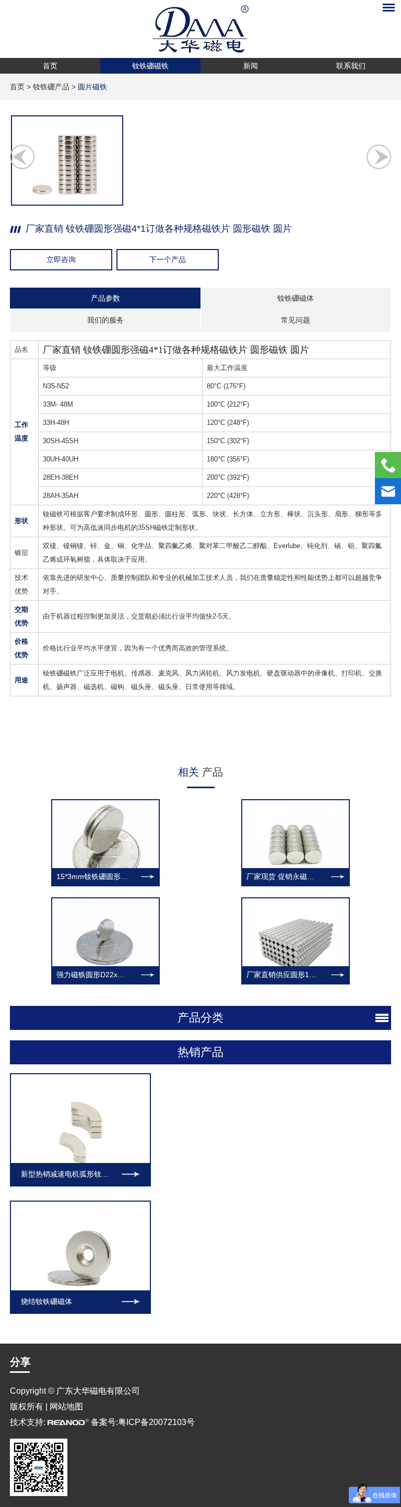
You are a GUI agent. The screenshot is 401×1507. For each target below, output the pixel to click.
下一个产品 (167, 259)
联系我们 (350, 66)
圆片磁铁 (92, 86)
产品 (200, 772)
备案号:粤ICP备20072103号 (143, 1422)
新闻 (250, 66)
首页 (50, 66)
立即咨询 (61, 259)
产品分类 (200, 1017)
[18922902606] (388, 465)
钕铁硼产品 (51, 86)
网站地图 (66, 1406)
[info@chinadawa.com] (388, 491)
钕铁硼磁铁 (150, 66)
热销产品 (200, 1052)
